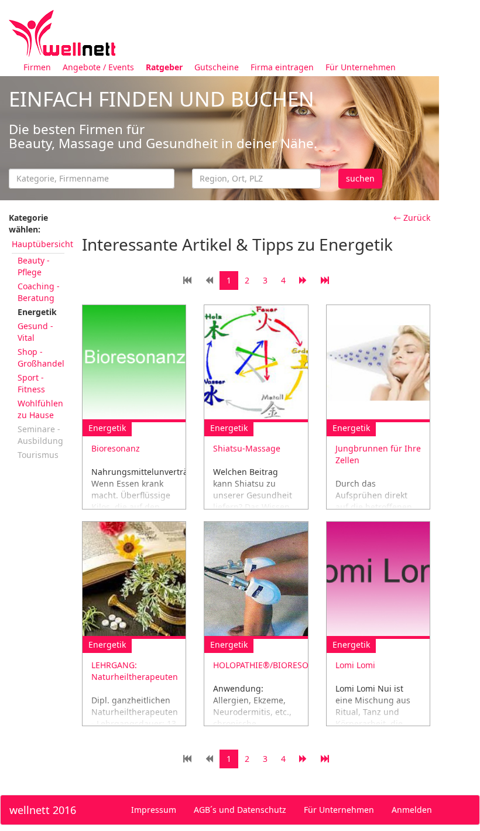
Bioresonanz (115, 448)
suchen (360, 178)
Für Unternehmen (360, 67)
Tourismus (38, 454)
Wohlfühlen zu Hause (40, 409)
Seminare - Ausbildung (40, 434)
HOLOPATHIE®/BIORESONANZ (272, 665)
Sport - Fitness (31, 383)
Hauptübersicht (42, 243)
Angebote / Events (98, 67)
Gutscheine (216, 67)
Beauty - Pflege (34, 266)
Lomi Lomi (355, 665)
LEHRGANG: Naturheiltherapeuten (134, 670)
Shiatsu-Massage (246, 448)
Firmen (37, 67)
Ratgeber (164, 67)
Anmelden (412, 809)
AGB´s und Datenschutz (240, 809)
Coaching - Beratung (39, 292)
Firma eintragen (282, 67)
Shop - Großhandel (41, 357)
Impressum (153, 809)
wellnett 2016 (42, 810)
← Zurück (411, 217)
